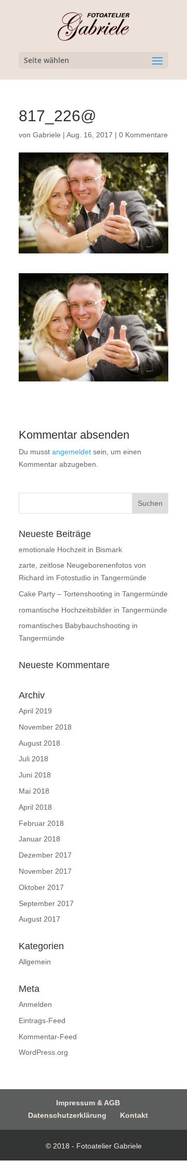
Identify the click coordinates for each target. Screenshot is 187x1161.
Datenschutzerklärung (67, 1115)
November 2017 (45, 871)
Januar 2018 (39, 839)
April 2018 (35, 807)
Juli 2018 (33, 759)
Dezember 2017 (45, 855)
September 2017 (46, 903)
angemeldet (71, 452)
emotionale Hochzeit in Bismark (70, 549)
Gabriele (47, 135)
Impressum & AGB (88, 1103)
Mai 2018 (34, 791)
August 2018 (39, 743)
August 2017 (39, 919)
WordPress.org (43, 1052)
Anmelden (35, 1004)
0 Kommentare (143, 135)
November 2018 (45, 727)
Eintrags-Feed (42, 1020)
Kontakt (134, 1115)
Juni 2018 (35, 775)
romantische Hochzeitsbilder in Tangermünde (93, 610)
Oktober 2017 (41, 887)
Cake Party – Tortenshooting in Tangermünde (93, 594)
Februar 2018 (41, 823)
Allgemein (35, 962)
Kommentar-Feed (48, 1036)
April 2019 (35, 711)
